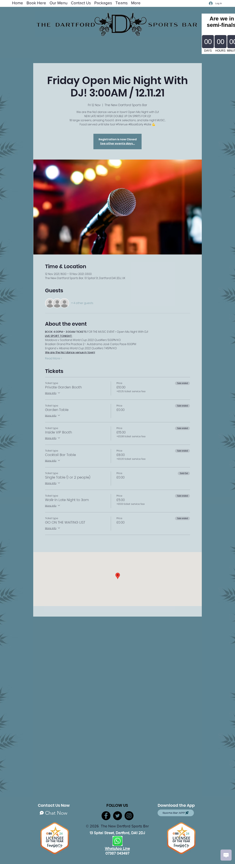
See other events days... (117, 143)
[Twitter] (117, 815)
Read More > (53, 358)
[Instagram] (129, 815)
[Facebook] (106, 815)
